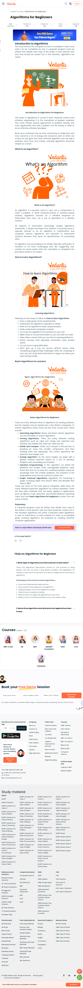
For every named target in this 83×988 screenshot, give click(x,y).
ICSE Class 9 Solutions (63, 888)
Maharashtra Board (8, 945)
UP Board (5, 962)
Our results (33, 746)
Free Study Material (27, 924)
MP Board (5, 948)
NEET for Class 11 (66, 738)
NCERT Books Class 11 (63, 840)
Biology (40, 927)
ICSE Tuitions (65, 729)
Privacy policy (38, 975)
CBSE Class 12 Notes (63, 927)
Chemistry (41, 931)
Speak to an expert (10, 760)
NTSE (21, 902)
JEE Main (23, 879)
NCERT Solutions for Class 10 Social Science (45, 822)
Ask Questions (25, 960)
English (40, 938)
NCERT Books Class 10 (63, 844)
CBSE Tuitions (66, 725)
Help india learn (34, 753)
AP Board (5, 927)
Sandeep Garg (7, 915)
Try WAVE (48, 735)
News (31, 736)
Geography (42, 945)
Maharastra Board (51, 753)
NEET (21, 886)
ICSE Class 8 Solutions (63, 892)
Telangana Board (8, 955)
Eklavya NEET (65, 748)
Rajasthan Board (7, 951)
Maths (40, 934)
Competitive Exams (27, 876)
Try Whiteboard (50, 738)
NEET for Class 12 (67, 742)
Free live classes (51, 725)
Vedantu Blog (34, 732)
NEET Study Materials (27, 948)
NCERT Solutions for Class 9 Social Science (45, 858)
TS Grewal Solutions (9, 911)
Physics (40, 924)
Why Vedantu (34, 743)
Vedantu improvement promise (50, 744)
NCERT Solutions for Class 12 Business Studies (9, 837)
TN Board (5, 958)
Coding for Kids (16, 11)
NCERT (4, 799)
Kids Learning (24, 957)
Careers (32, 750)
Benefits (48, 756)
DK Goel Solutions (8, 908)
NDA (21, 895)
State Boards (6, 924)
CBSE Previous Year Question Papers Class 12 (45, 897)
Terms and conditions (12, 978)
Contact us (33, 729)
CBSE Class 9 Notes (63, 938)
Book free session (71, 695)
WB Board (5, 965)
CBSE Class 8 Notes (63, 941)
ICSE (57, 876)
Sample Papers (25, 933)
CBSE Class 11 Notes (63, 931)
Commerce (42, 941)
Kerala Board (6, 941)
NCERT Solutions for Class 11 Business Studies (27, 827)
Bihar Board (6, 931)
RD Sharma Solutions (9, 887)
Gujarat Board (7, 934)
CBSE (39, 876)
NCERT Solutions (7, 803)
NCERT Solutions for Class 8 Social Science (63, 822)
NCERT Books (60, 833)
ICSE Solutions (61, 879)
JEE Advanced (25, 883)
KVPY (21, 899)
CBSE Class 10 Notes (63, 934)
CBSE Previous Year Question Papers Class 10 (45, 905)
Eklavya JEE (65, 745)
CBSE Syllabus (43, 879)
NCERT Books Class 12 (63, 837)
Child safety (33, 739)
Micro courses (50, 750)
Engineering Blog (51, 760)
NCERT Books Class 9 (63, 847)
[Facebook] (63, 975)
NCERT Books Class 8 (63, 851)
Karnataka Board (8, 938)
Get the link (21, 728)
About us (32, 725)
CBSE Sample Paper (45, 883)
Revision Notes (61, 924)
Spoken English (66, 771)
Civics (40, 948)
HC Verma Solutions (9, 884)
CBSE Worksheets (44, 886)
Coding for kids (66, 767)
